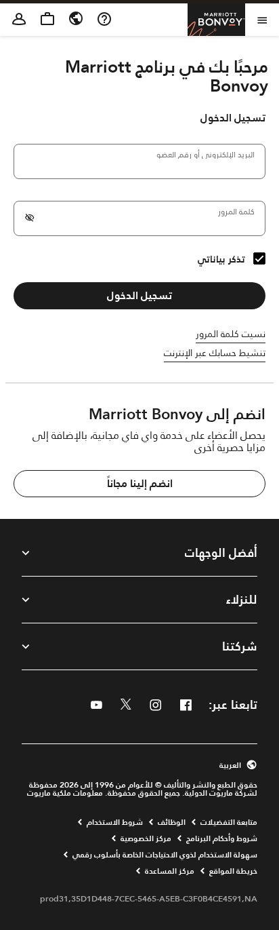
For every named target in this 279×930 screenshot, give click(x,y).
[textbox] (139, 161)
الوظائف (172, 822)
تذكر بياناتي (221, 259)
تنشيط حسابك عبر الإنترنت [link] (214, 353)
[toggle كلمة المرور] (29, 218)
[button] (139, 765)
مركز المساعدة (169, 871)
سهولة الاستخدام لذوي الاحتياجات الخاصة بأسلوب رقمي (164, 854)
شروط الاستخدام (115, 822)
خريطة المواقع (233, 871)
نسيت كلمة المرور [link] (230, 334)
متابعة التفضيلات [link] (228, 822)
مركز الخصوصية (146, 838)
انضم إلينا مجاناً (140, 483)
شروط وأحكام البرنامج (221, 838)
